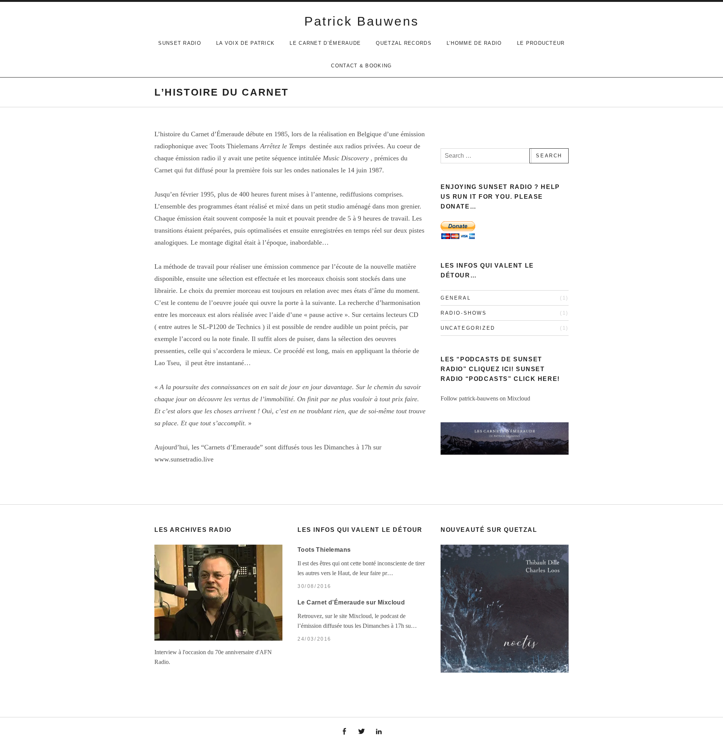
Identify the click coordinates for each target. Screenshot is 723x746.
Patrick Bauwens (361, 21)
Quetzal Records (404, 43)
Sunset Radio (179, 43)
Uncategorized (468, 328)
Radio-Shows (464, 313)
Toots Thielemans (324, 550)
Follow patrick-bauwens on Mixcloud (485, 398)
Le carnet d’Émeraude (325, 43)
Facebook (344, 731)
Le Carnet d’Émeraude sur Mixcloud (351, 602)
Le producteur (541, 43)
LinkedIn (379, 731)
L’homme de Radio (474, 43)
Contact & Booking (361, 66)
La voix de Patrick (245, 43)
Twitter (361, 731)
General (456, 298)
